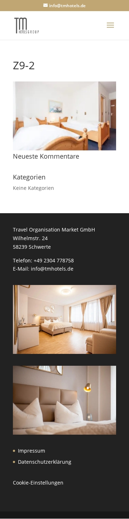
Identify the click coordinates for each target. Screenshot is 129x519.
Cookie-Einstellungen (38, 482)
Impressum (31, 450)
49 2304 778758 (55, 260)
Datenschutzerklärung (44, 461)
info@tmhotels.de (52, 268)
